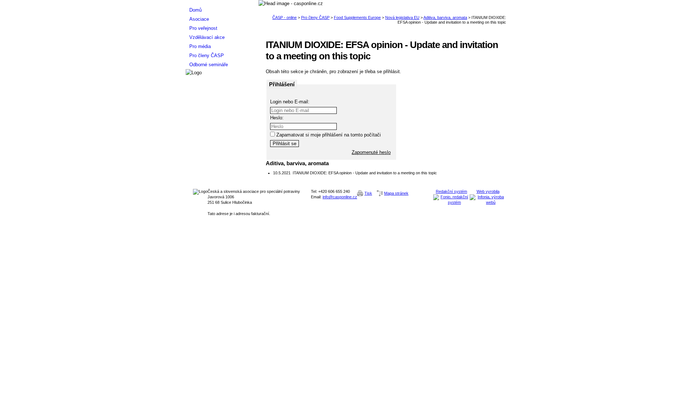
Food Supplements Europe (357, 17)
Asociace (199, 19)
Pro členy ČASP (315, 17)
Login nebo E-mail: (289, 101)
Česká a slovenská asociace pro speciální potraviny (222, 2)
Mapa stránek (396, 193)
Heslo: (277, 117)
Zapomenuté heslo (371, 152)
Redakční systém (451, 191)
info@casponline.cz (340, 197)
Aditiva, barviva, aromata (445, 17)
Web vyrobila (488, 191)
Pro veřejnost (203, 28)
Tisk (368, 193)
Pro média (200, 46)
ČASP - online (284, 17)
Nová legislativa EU (402, 17)
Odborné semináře (208, 64)
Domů (195, 10)
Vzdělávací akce (207, 37)
